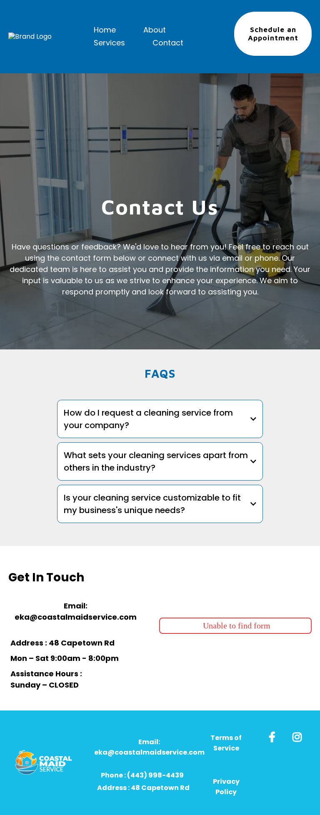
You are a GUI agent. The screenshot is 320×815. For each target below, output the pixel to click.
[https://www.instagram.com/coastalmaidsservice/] (299, 735)
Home (105, 30)
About (154, 30)
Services (109, 42)
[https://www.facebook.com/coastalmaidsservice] (274, 735)
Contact (167, 42)
